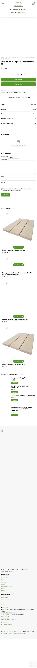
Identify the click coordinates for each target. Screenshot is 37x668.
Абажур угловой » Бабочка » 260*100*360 (20, 386)
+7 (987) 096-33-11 (6, 614)
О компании (4, 597)
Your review (4, 159)
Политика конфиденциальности (10, 633)
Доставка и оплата (6, 599)
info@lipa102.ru (18, 6)
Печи (2, 580)
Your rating (4, 156)
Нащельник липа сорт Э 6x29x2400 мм (15, 319)
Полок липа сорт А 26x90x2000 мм (13, 364)
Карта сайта (4, 622)
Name (3, 176)
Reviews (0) (26, 97)
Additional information (13, 97)
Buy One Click (18, 84)
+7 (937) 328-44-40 (6, 613)
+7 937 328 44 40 (19, 9)
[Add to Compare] (24, 74)
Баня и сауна (10, 92)
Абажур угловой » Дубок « (19, 378)
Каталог (8, 57)
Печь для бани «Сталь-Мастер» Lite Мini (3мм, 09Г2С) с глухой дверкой (17, 274)
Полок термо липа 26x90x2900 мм (13, 250)
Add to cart (18, 79)
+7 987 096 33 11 (19, 13)
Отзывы (3, 602)
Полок (21, 57)
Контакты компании (6, 624)
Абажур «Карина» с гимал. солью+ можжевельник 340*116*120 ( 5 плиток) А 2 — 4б (22, 409)
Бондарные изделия (6, 586)
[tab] (13, 97)
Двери (3, 584)
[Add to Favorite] (21, 74)
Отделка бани (15, 57)
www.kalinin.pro (16, 631)
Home (2, 57)
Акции (3, 604)
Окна (2, 588)
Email (3, 182)
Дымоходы (4, 582)
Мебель (3, 590)
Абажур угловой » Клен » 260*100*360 (23, 395)
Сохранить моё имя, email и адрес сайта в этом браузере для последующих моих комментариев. (18, 189)
